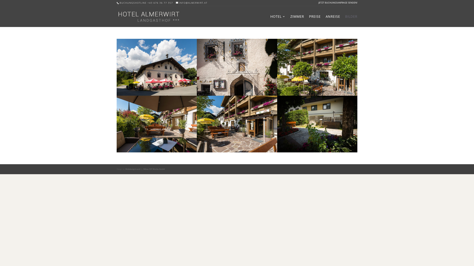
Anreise (333, 17)
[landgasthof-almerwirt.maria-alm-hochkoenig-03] (237, 151)
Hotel (276, 17)
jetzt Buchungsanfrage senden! (337, 3)
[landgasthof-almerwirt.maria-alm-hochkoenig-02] (157, 151)
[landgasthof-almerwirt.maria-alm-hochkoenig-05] (237, 94)
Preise (315, 17)
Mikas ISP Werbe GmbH (154, 169)
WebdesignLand (133, 169)
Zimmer (297, 17)
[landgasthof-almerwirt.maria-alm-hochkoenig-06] (317, 94)
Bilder (351, 17)
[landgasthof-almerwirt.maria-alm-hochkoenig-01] (157, 94)
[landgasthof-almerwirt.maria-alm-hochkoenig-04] (317, 151)
